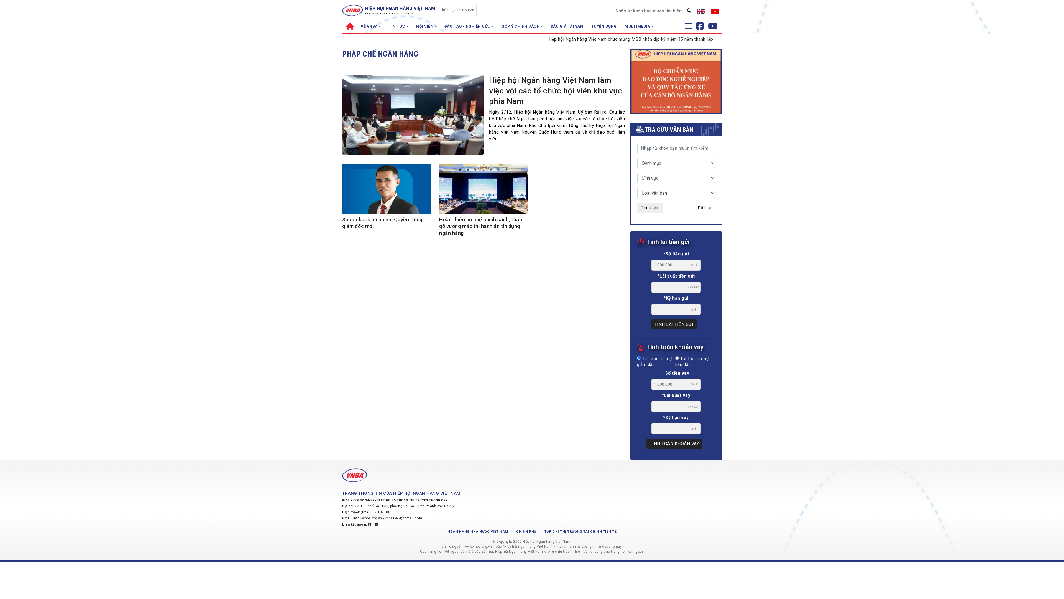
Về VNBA (369, 26)
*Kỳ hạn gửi (676, 298)
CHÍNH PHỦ (526, 532)
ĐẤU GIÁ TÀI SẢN (567, 26)
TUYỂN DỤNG (604, 26)
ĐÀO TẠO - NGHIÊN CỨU (468, 26)
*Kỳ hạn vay (676, 417)
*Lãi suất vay (676, 395)
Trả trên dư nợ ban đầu (692, 361)
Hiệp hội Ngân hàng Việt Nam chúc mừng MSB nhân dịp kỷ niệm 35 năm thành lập (612, 39)
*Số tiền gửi (676, 254)
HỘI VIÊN (425, 26)
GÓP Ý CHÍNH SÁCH (521, 26)
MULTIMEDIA (638, 26)
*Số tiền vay (676, 373)
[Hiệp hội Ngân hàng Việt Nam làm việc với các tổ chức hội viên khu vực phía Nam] (413, 116)
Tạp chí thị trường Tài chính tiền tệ (580, 532)
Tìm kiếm (650, 207)
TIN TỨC (397, 26)
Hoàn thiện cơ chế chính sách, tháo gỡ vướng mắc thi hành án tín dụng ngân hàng (480, 226)
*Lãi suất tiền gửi (676, 276)
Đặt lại (705, 207)
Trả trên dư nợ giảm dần (654, 361)
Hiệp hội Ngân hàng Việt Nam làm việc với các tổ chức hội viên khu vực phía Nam (555, 91)
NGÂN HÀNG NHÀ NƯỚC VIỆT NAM (477, 532)
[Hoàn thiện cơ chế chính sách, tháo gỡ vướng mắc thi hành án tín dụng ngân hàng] (483, 190)
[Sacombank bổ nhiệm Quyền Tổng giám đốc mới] (386, 189)
